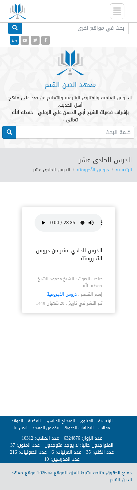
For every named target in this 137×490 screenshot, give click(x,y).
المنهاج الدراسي (60, 421)
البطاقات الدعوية (79, 428)
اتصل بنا (20, 428)
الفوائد (17, 421)
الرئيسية (124, 169)
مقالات (104, 428)
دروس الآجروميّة (93, 169)
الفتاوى (86, 421)
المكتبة (34, 421)
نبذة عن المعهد (46, 428)
